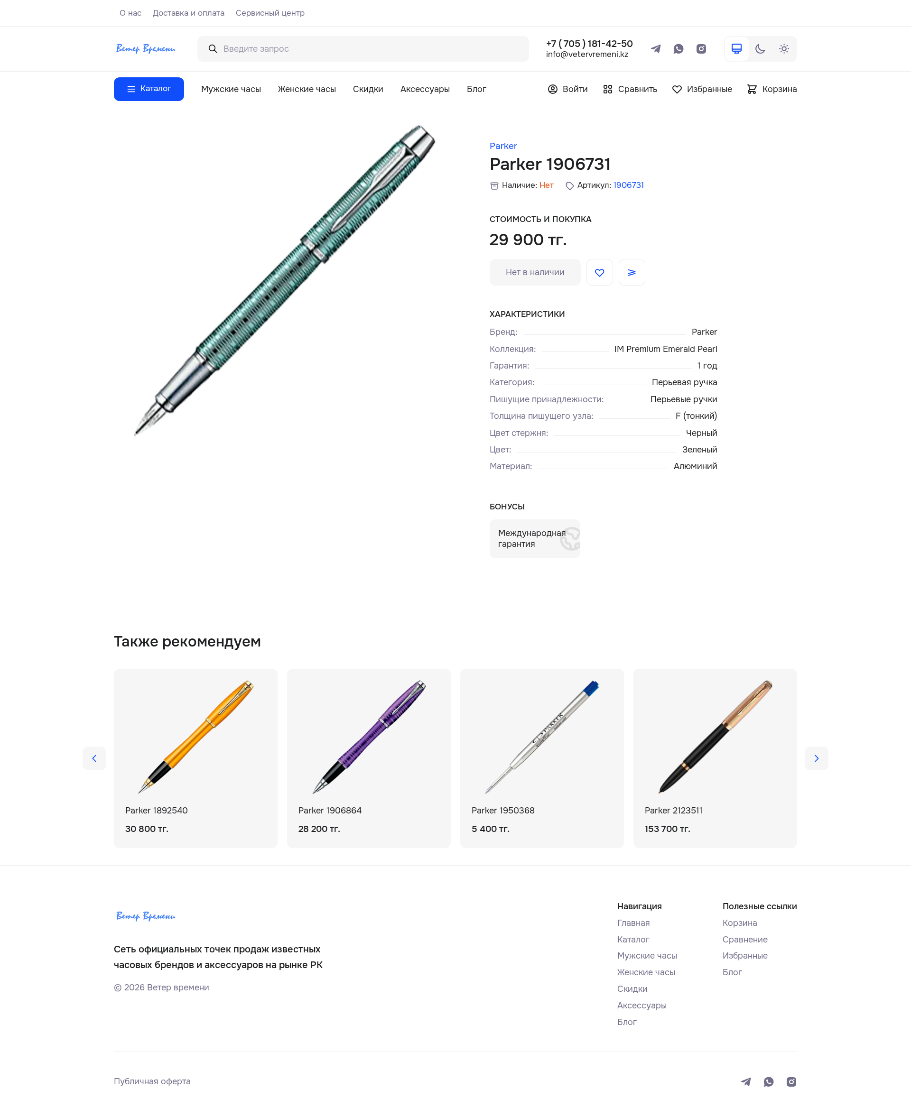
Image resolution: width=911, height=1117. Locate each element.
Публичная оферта (152, 1081)
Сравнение (745, 939)
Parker (503, 145)
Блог (476, 89)
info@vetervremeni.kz (587, 55)
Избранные (745, 956)
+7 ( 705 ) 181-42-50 (589, 43)
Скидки (368, 89)
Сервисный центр (270, 13)
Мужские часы (231, 89)
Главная (633, 923)
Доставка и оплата (188, 13)
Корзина (740, 923)
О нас (130, 13)
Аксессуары (425, 89)
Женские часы (307, 89)
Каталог (633, 939)
